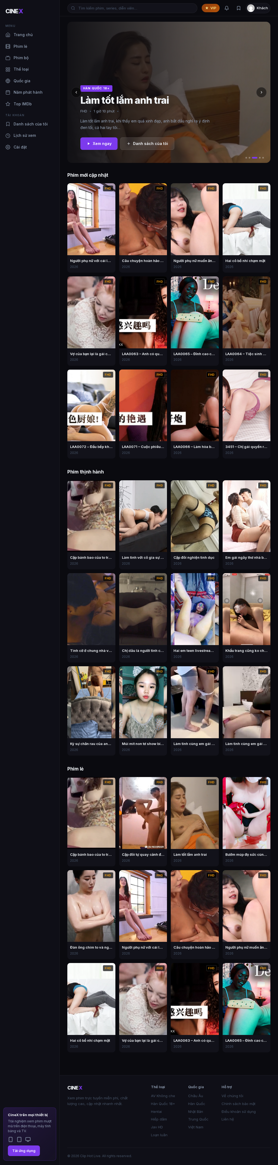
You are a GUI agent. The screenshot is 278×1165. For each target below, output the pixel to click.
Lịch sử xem (25, 135)
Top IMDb (23, 104)
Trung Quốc (198, 1119)
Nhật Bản (195, 1111)
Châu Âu (195, 1096)
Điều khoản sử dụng (239, 1111)
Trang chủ (23, 34)
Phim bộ (21, 57)
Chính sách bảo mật (238, 1103)
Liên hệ (228, 1119)
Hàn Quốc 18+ (163, 1103)
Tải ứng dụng (24, 1150)
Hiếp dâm (159, 1119)
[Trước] (76, 92)
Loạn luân (159, 1135)
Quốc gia (22, 80)
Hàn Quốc (196, 1103)
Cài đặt (20, 147)
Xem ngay (102, 143)
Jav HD (157, 1127)
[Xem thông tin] (109, 188)
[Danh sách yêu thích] (239, 8)
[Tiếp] (261, 92)
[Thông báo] (227, 8)
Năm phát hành (28, 92)
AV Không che (163, 1096)
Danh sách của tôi (31, 124)
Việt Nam (195, 1127)
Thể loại (21, 69)
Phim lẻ (20, 46)
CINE (14, 11)
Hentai (156, 1111)
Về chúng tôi (232, 1096)
